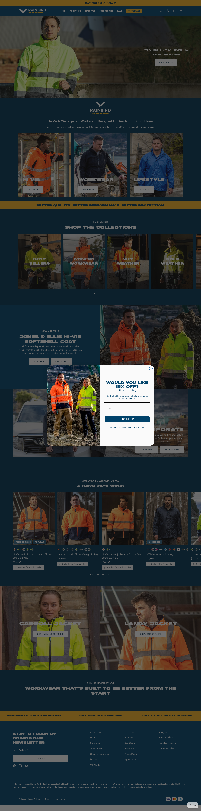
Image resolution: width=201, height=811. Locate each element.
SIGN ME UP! (127, 419)
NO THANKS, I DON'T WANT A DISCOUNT (127, 427)
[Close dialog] (150, 368)
